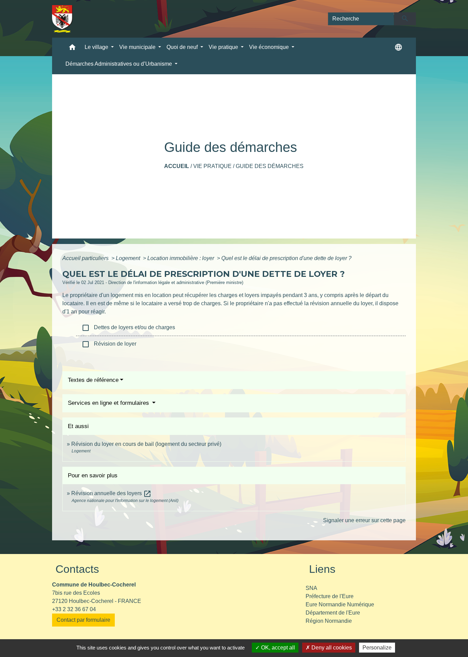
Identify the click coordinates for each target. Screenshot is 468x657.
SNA (311, 588)
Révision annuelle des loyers (111, 493)
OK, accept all (277, 647)
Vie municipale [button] (138, 47)
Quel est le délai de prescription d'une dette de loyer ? (286, 258)
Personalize (377, 647)
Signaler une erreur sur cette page (364, 520)
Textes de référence (93, 380)
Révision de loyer (109, 344)
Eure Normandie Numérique (340, 604)
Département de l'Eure (333, 613)
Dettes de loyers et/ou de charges (128, 328)
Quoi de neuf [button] (183, 47)
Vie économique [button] (269, 47)
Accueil (176, 166)
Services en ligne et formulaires (109, 403)
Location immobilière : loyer (181, 258)
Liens (322, 569)
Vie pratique (212, 166)
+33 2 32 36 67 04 (74, 609)
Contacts (77, 569)
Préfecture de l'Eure (330, 596)
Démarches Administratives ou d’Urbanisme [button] (119, 64)
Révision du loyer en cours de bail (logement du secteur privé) (146, 444)
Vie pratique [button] (224, 47)
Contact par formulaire (83, 620)
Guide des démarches (270, 166)
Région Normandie (329, 621)
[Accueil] (62, 18)
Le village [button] (97, 47)
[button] (72, 48)
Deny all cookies (331, 647)
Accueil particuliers (86, 258)
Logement (128, 258)
